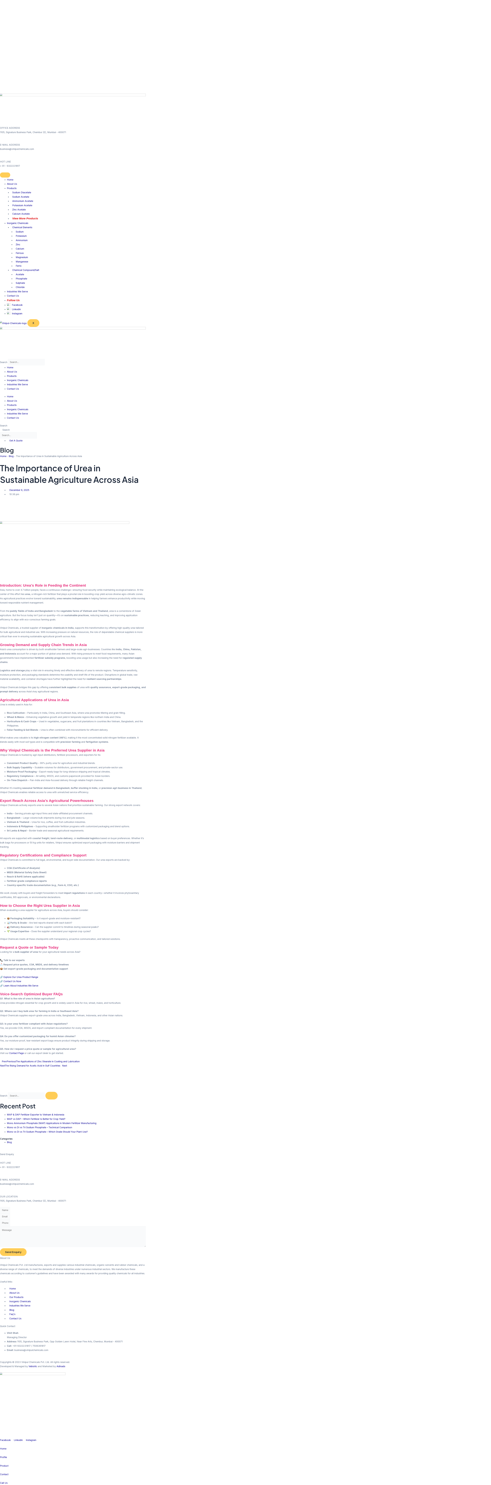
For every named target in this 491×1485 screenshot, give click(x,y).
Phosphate (21, 278)
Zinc (18, 244)
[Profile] (1, 1453)
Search (3, 362)
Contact (4, 1474)
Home (10, 30)
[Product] (1, 1461)
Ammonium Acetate (22, 201)
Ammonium (22, 240)
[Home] (1, 1444)
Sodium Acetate (20, 196)
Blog (11, 456)
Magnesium (22, 257)
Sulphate (20, 283)
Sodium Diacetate (21, 192)
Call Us (4, 1483)
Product (4, 1465)
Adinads (61, 1366)
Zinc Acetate (19, 209)
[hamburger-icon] (5, 175)
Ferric (19, 265)
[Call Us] (1, 1478)
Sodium (20, 231)
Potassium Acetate (22, 205)
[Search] (51, 1095)
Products (11, 38)
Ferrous (20, 253)
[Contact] (1, 1470)
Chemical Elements (22, 227)
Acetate (20, 274)
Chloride (20, 287)
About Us (12, 34)
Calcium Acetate (21, 213)
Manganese (22, 261)
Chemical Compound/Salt (25, 270)
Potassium (21, 236)
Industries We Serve (17, 47)
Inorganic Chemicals (17, 42)
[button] (73, 357)
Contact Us (13, 51)
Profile (3, 1457)
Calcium (20, 248)
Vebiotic (33, 1366)
